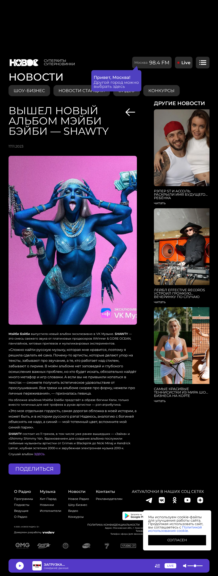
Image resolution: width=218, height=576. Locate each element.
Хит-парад (48, 499)
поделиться (34, 469)
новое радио (78, 499)
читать (160, 203)
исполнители (50, 511)
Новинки (47, 505)
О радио (20, 517)
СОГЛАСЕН (177, 540)
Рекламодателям (109, 499)
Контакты (105, 491)
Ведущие (21, 511)
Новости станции (82, 90)
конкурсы (161, 90)
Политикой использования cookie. (175, 529)
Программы (23, 499)
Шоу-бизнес (29, 90)
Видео (73, 511)
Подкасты (21, 505)
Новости (76, 491)
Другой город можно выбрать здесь (116, 84)
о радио (22, 491)
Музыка (48, 491)
